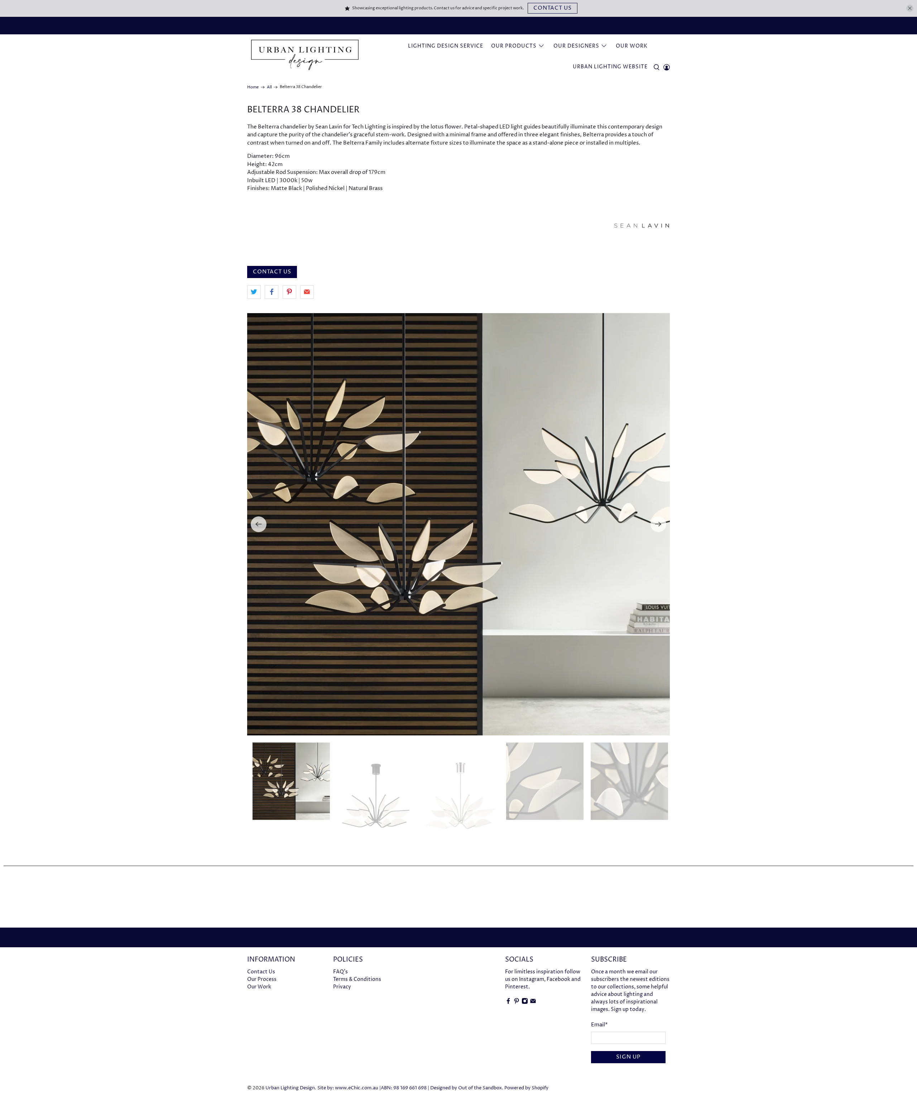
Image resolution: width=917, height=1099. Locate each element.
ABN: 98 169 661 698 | (405, 1088)
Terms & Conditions (357, 979)
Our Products (514, 46)
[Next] (658, 524)
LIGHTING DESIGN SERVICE (445, 46)
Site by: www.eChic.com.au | (349, 1088)
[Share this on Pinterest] (289, 292)
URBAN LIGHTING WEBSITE (610, 66)
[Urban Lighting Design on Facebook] (508, 1002)
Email (599, 1025)
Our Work (632, 46)
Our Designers (576, 46)
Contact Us (552, 8)
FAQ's (340, 971)
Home (253, 87)
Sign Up (628, 1057)
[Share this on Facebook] (271, 292)
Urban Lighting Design (290, 1088)
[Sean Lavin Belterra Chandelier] (458, 524)
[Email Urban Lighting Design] (533, 1002)
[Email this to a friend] (307, 292)
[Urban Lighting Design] (305, 55)
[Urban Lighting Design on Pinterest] (516, 1002)
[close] (909, 8)
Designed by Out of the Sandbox (466, 1088)
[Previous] (259, 524)
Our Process (262, 979)
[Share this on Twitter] (254, 292)
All (269, 87)
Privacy (342, 986)
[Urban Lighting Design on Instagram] (525, 1002)
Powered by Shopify (526, 1088)
